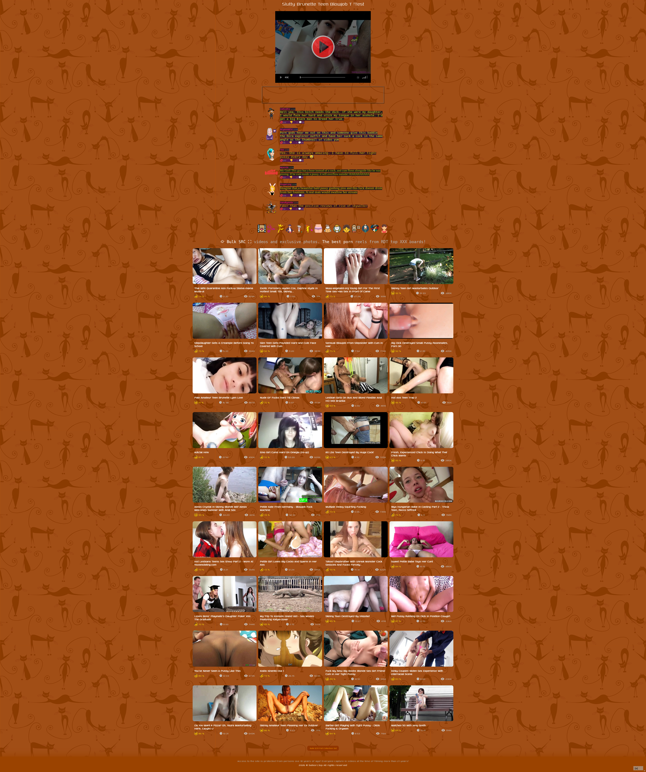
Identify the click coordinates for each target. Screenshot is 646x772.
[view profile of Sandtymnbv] (271, 212)
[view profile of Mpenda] (271, 177)
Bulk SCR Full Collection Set (323, 748)
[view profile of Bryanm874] (271, 139)
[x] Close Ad (638, 768)
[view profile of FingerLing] (271, 194)
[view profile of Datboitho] (271, 119)
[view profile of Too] (271, 160)
